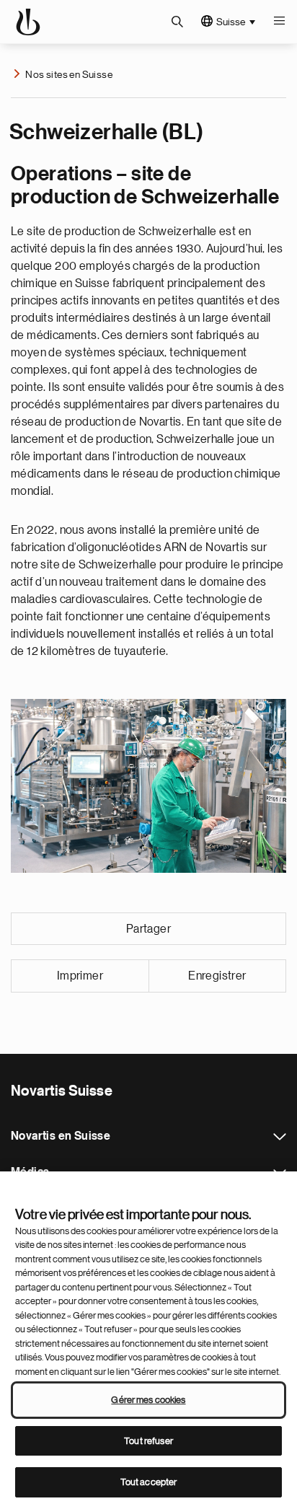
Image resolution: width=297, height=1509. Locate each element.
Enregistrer (217, 976)
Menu (279, 21)
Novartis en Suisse (279, 1136)
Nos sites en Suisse (68, 74)
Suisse (230, 22)
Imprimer (80, 976)
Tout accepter (148, 1482)
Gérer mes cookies (148, 1399)
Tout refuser (148, 1441)
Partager (148, 929)
